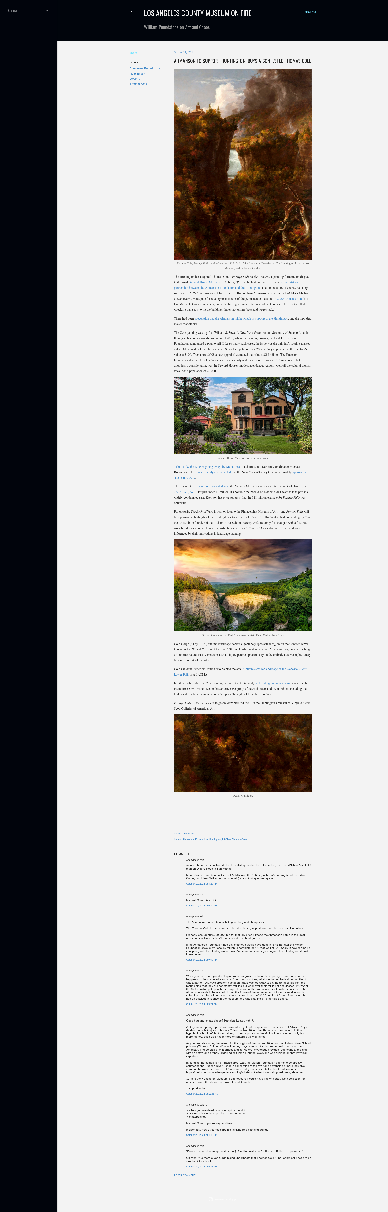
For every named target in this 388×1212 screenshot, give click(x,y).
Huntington (137, 73)
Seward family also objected (213, 472)
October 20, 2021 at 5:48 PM (201, 1166)
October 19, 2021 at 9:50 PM (201, 959)
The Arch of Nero (185, 492)
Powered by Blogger (226, 1199)
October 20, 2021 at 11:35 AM (202, 1093)
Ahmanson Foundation (145, 68)
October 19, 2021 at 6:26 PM (201, 905)
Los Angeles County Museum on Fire (198, 12)
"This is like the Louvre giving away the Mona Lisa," (208, 466)
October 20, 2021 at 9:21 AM (201, 1004)
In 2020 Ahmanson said (289, 298)
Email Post (189, 833)
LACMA (135, 78)
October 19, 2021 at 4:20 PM (201, 883)
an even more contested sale (211, 486)
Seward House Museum (204, 282)
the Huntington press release (273, 683)
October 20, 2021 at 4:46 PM (201, 1135)
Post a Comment (184, 1175)
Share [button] (133, 52)
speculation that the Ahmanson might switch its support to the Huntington (241, 318)
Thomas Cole (138, 83)
